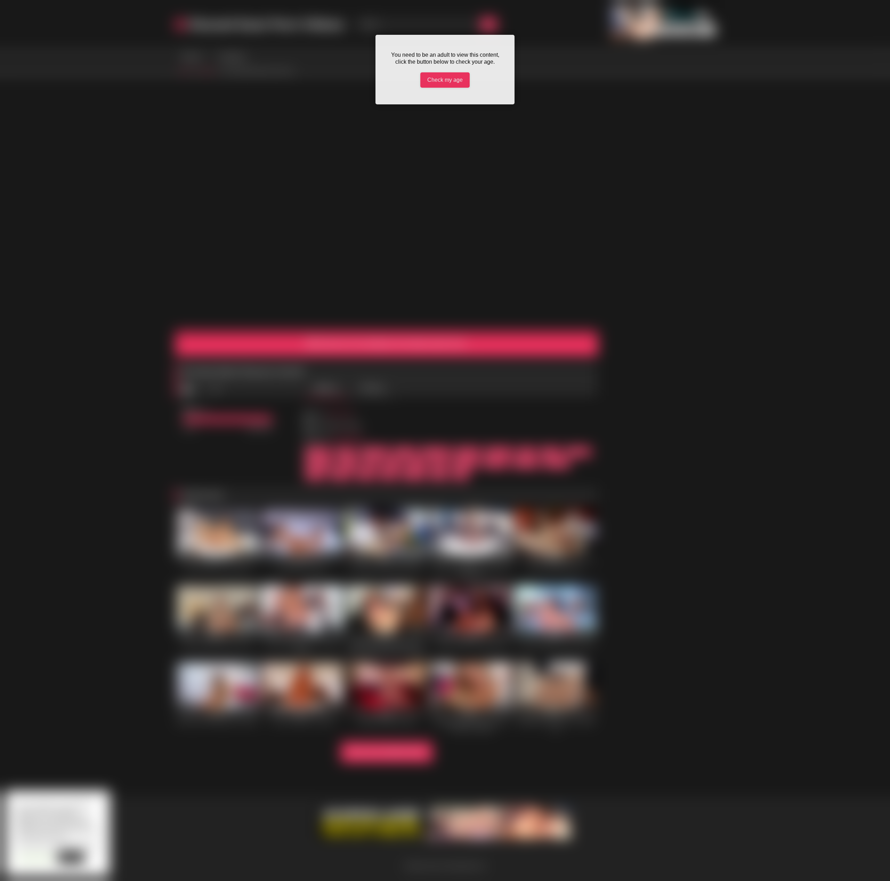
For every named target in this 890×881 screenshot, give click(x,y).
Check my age (445, 80)
